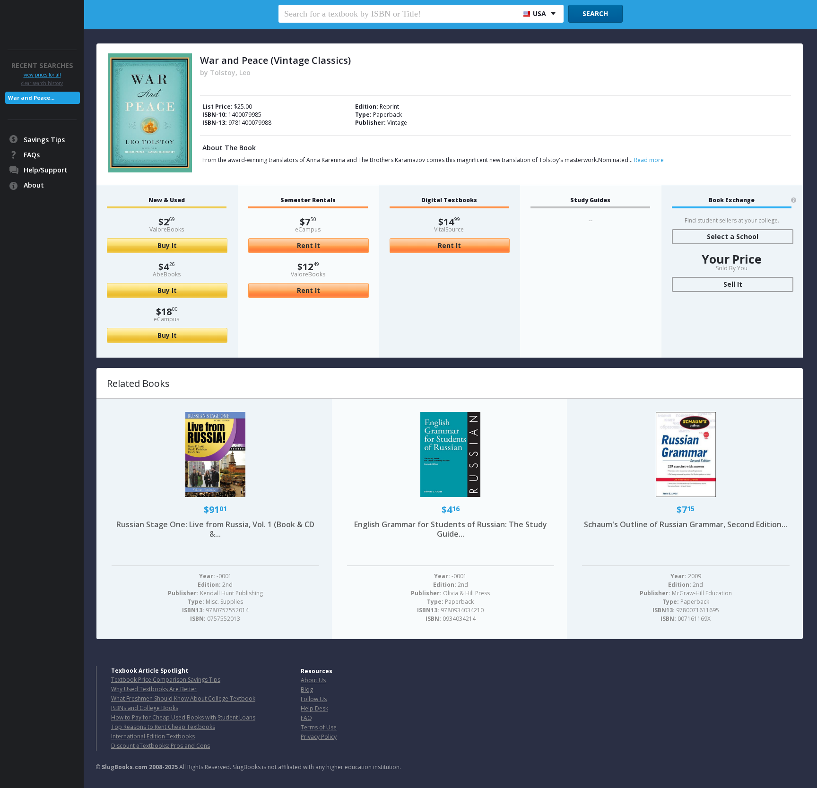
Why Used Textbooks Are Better (154, 689)
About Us (313, 680)
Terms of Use (319, 727)
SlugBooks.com (125, 767)
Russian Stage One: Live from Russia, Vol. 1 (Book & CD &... (215, 529)
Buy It (167, 245)
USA (539, 13)
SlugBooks (43, 17)
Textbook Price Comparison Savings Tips (165, 680)
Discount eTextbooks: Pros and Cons (160, 746)
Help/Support (46, 169)
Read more (649, 160)
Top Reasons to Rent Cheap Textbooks (163, 727)
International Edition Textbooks (153, 736)
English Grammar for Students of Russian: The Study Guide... (450, 529)
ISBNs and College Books (144, 708)
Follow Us (314, 699)
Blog (307, 689)
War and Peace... (31, 97)
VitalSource (449, 229)
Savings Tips (44, 139)
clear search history (42, 83)
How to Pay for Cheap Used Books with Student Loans (183, 717)
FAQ (306, 718)
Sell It (732, 284)
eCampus (166, 319)
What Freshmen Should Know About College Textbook (183, 698)
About (34, 184)
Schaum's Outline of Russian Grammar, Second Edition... (685, 524)
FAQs (32, 154)
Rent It (308, 245)
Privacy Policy (319, 737)
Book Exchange (732, 200)
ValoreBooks (166, 229)
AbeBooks (167, 274)
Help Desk (314, 708)
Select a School (732, 236)
